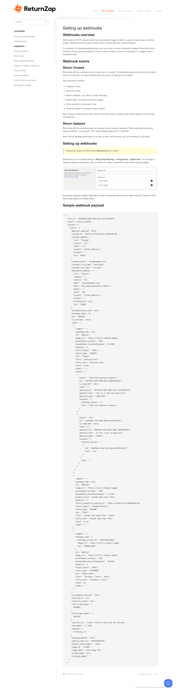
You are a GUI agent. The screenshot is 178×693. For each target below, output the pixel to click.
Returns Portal (20, 70)
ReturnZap (140, 687)
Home (94, 10)
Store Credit (19, 56)
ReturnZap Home (125, 10)
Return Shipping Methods (24, 60)
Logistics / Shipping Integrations (27, 65)
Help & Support (108, 10)
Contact (159, 10)
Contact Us (80, 674)
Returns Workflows (21, 75)
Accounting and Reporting (24, 36)
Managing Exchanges (22, 85)
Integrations (19, 46)
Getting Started (20, 41)
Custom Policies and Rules (25, 80)
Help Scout (160, 687)
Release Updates (144, 10)
